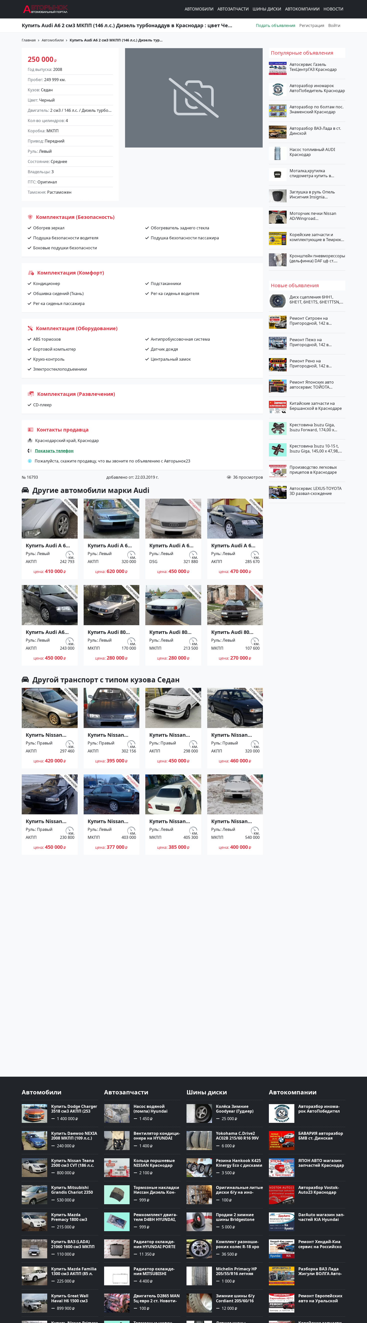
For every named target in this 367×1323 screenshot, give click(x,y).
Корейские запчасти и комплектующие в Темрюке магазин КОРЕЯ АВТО (316, 237)
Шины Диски (267, 9)
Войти (334, 25)
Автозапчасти (233, 9)
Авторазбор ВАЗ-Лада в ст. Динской (315, 131)
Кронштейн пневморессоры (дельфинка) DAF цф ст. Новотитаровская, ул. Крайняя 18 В (317, 258)
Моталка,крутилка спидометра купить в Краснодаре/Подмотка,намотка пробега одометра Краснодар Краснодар (317, 173)
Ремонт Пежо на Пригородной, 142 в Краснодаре (309, 342)
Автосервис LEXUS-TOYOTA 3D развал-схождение (316, 491)
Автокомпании (302, 9)
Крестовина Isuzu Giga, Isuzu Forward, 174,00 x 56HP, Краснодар (312, 427)
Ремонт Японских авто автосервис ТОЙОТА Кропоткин (312, 385)
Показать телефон (54, 450)
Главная (29, 40)
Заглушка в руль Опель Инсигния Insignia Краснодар (312, 194)
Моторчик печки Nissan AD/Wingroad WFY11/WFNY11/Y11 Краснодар (313, 216)
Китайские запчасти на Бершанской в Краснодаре (316, 406)
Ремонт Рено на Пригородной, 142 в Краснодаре (309, 363)
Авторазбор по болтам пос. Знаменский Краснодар (317, 109)
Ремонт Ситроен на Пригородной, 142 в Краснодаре (309, 321)
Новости (333, 9)
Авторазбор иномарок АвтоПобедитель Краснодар (317, 88)
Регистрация (311, 25)
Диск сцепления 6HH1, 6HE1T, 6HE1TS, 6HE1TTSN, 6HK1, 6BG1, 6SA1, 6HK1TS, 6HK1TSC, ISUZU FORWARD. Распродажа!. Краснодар (315, 299)
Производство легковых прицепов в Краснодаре (313, 470)
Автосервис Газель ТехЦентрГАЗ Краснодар (313, 67)
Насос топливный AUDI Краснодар (312, 152)
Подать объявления (275, 25)
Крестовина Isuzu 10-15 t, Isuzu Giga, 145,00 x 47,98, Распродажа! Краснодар (314, 448)
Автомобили (199, 9)
